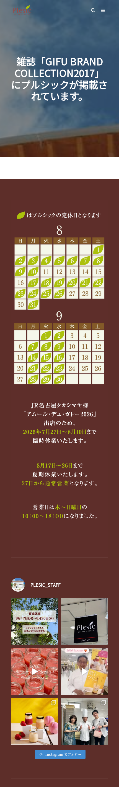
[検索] (93, 10)
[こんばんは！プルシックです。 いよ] (84, 671)
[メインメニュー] (103, 10)
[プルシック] (22, 10)
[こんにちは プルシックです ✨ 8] (34, 621)
